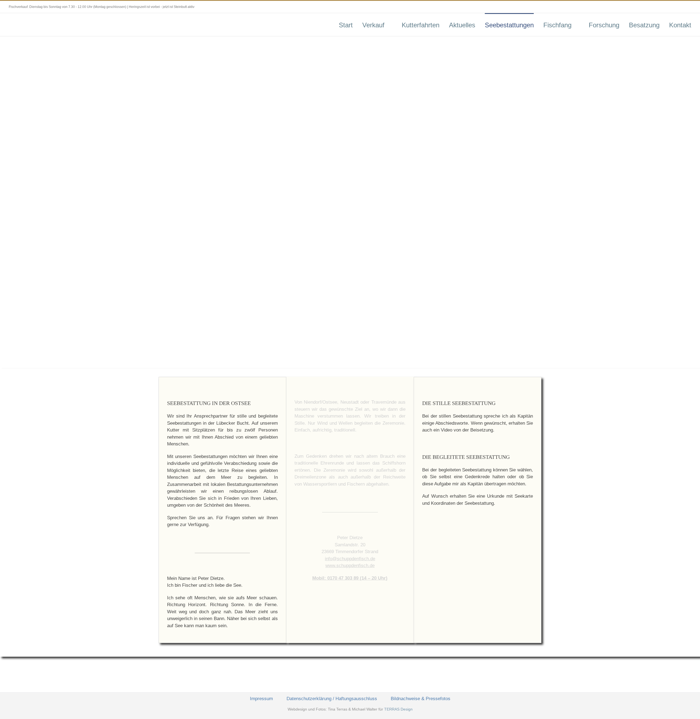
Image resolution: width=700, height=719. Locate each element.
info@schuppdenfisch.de (350, 558)
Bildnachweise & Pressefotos (420, 698)
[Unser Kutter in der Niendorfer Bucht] (477, 530)
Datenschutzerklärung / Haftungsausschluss (332, 698)
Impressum (261, 698)
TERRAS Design (398, 709)
